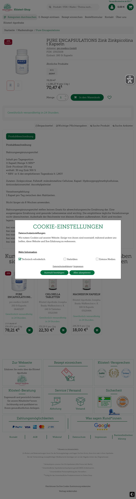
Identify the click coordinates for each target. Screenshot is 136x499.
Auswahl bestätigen (54, 272)
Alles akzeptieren (82, 272)
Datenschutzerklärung (62, 266)
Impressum (78, 266)
